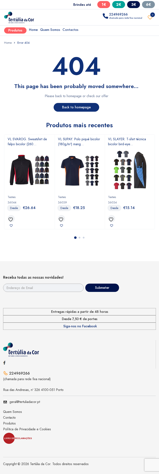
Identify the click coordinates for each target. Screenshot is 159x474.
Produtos (15, 30)
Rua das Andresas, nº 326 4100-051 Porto (33, 389)
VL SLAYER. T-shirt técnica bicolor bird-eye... (127, 141)
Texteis (12, 197)
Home (33, 29)
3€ (133, 4)
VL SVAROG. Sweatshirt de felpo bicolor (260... (27, 141)
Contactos (70, 29)
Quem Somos (50, 29)
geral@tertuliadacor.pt (25, 401)
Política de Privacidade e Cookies (27, 429)
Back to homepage (76, 107)
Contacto (9, 417)
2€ (118, 4)
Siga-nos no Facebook (80, 326)
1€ (104, 4)
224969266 (19, 373)
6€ (148, 4)
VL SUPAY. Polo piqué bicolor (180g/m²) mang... (79, 141)
